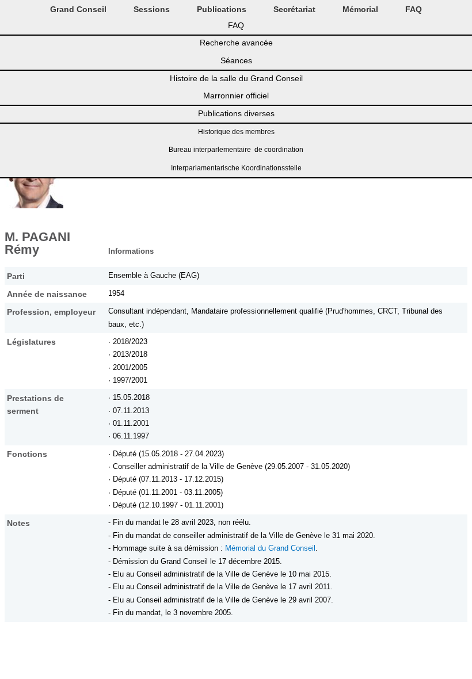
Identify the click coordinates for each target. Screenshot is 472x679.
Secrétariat (294, 9)
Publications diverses (236, 113)
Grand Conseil (78, 9)
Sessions (152, 9)
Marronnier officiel (236, 95)
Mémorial (360, 9)
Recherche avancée (236, 42)
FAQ (413, 9)
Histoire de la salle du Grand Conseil (236, 78)
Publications (221, 9)
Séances (236, 60)
